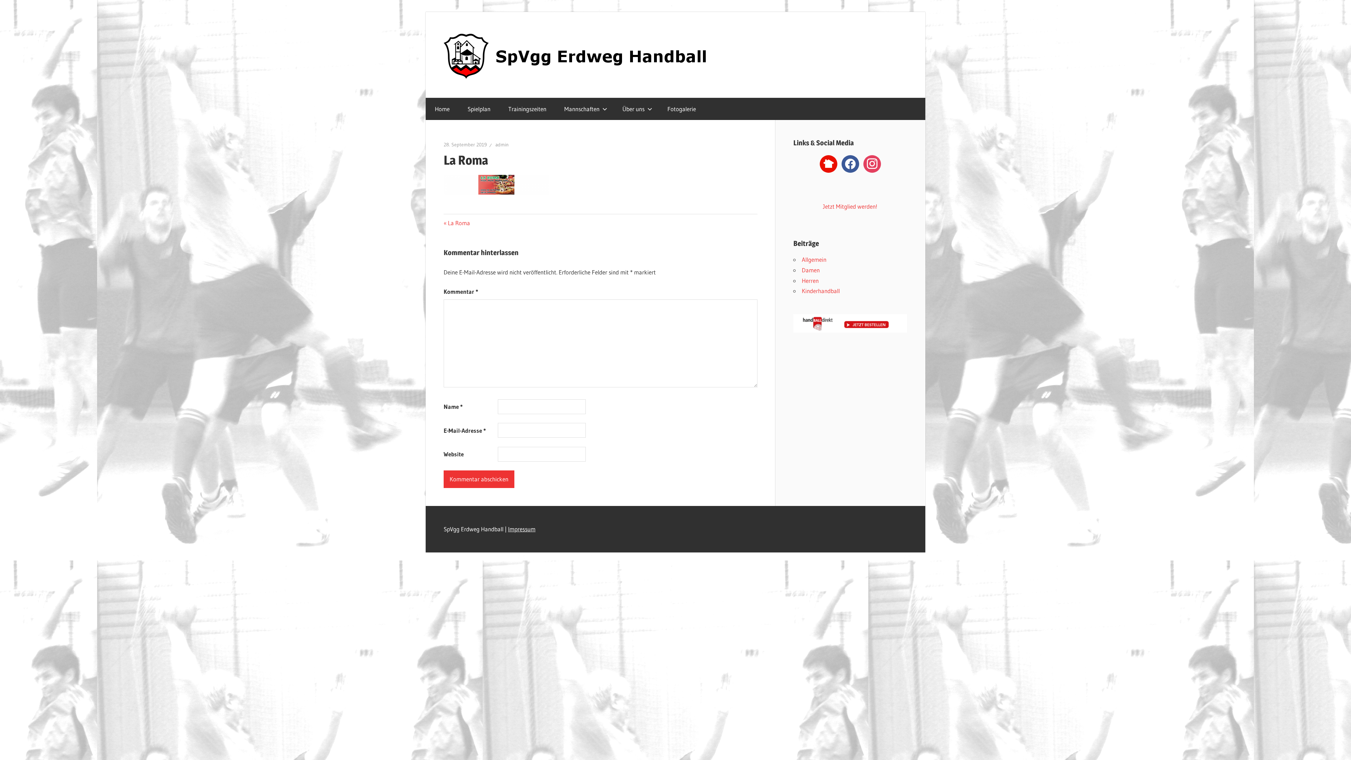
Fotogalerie (681, 109)
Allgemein (814, 259)
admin (502, 144)
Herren (810, 280)
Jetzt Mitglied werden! (850, 206)
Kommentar (461, 291)
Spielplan (479, 109)
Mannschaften (582, 109)
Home (442, 109)
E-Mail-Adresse (465, 430)
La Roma (459, 223)
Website (454, 454)
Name (453, 406)
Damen (811, 270)
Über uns (633, 109)
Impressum (521, 529)
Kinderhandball (821, 290)
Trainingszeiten (527, 109)
